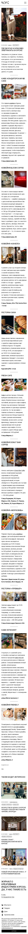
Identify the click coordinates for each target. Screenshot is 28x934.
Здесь (3, 338)
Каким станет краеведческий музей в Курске (11, 842)
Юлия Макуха (13, 802)
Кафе (3, 395)
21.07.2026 (4, 834)
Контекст (16, 45)
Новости (15, 804)
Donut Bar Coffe (19, 470)
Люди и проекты (7, 804)
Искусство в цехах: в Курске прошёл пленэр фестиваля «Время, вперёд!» (13, 809)
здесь (9, 605)
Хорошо (14, 931)
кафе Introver (19, 657)
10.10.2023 (4, 45)
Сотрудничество (7, 897)
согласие (19, 923)
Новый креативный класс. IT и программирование (13, 873)
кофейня (12, 103)
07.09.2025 (4, 868)
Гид (2, 768)
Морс (9, 45)
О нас (3, 895)
